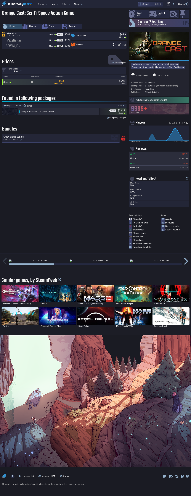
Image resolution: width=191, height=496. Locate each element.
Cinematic (174, 64)
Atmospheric (148, 67)
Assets (168, 219)
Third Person (179, 67)
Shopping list (120, 62)
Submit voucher (172, 229)
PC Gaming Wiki (140, 223)
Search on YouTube (142, 247)
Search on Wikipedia (142, 243)
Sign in (181, 4)
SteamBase (138, 240)
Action (160, 64)
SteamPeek (138, 229)
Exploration (136, 67)
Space (153, 64)
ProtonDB (137, 226)
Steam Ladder (139, 233)
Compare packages (117, 118)
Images (9, 106)
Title (17, 106)
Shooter (158, 67)
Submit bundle (172, 226)
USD (48, 476)
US (28, 476)
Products (169, 223)
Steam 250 (138, 236)
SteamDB (137, 219)
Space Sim (167, 67)
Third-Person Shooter (141, 64)
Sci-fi (167, 64)
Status (65, 476)
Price (120, 106)
